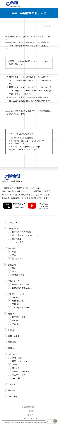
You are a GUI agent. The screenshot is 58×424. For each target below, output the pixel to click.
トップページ (13, 222)
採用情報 (12, 348)
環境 (14, 252)
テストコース (13, 281)
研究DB (11, 314)
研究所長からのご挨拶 (21, 232)
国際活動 (12, 342)
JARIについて (14, 229)
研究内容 (12, 248)
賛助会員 (16, 368)
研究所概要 (17, 239)
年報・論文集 (13, 336)
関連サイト (30, 415)
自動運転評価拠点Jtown (22, 288)
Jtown (14, 365)
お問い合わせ (13, 354)
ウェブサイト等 (18, 375)
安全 (14, 255)
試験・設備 (17, 358)
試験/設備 (12, 265)
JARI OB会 (12, 396)
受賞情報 (16, 304)
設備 (14, 271)
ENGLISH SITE (30, 419)
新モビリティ (17, 259)
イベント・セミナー (20, 308)
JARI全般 (16, 378)
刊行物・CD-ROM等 (20, 371)
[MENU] (51, 4)
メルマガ (12, 384)
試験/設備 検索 (18, 275)
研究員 (15, 320)
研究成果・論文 (18, 301)
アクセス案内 (17, 242)
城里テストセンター (20, 284)
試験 (14, 268)
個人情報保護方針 (29, 407)
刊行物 (11, 330)
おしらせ (16, 297)
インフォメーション (16, 294)
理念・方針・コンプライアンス (25, 235)
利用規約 (30, 411)
